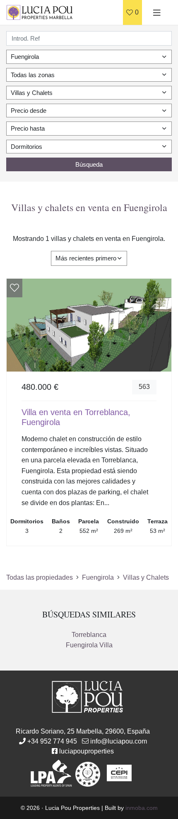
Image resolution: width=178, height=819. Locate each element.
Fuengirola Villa (89, 645)
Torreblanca (89, 634)
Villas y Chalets (146, 577)
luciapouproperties (86, 751)
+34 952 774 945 (52, 741)
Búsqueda (89, 164)
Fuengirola (98, 577)
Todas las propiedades (39, 577)
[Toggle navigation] (157, 12)
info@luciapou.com (118, 741)
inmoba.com (141, 807)
